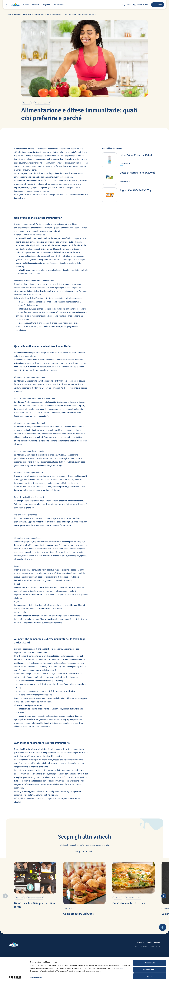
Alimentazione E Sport (41, 14)
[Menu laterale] (6, 4)
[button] (36, 4)
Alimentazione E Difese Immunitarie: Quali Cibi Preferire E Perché (74, 14)
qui (121, 968)
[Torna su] (162, 927)
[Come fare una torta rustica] (133, 878)
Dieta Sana (27, 14)
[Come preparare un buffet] (84, 883)
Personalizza (148, 970)
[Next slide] (163, 895)
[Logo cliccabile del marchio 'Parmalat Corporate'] (15, 4)
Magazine (17, 14)
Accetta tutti (150, 963)
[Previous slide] (5, 895)
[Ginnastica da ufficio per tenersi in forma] (35, 878)
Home (9, 14)
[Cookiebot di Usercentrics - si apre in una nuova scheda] (15, 977)
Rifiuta (149, 976)
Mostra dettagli (36, 977)
